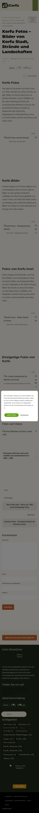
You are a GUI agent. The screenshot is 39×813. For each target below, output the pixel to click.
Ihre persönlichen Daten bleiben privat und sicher (18, 409)
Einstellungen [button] (24, 415)
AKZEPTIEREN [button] (11, 415)
